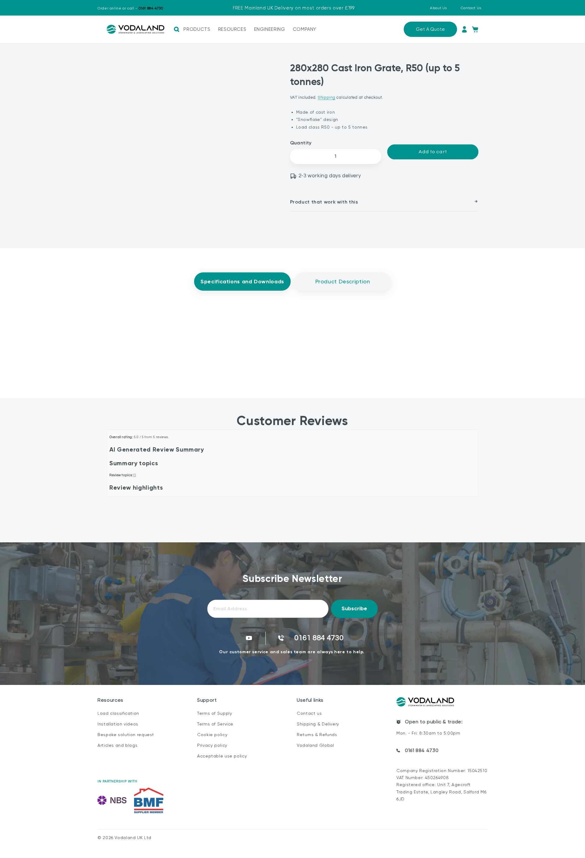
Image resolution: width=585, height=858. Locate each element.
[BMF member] (148, 800)
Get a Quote (430, 29)
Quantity (301, 143)
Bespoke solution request (126, 734)
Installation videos (118, 724)
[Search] (176, 29)
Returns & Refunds (317, 734)
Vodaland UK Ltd (133, 837)
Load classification (118, 713)
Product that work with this (324, 202)
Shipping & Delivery (318, 724)
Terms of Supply (214, 713)
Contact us (309, 713)
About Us (438, 8)
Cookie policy (212, 734)
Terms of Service (215, 724)
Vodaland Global (315, 745)
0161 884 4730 (421, 750)
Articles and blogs (117, 745)
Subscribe (354, 608)
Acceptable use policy (222, 755)
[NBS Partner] (112, 800)
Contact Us (471, 8)
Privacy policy (212, 745)
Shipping (326, 98)
